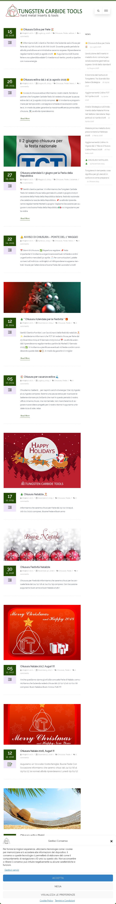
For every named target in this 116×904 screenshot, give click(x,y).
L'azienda (73, 179)
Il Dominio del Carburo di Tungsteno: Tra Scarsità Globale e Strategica (97, 78)
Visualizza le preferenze (58, 894)
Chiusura (58, 33)
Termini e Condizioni (65, 900)
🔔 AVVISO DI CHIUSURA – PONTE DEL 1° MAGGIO (49, 237)
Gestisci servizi (12, 870)
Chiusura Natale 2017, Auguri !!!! (37, 666)
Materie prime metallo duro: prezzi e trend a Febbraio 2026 (97, 132)
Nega (58, 886)
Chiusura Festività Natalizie (35, 567)
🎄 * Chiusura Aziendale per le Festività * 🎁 (44, 319)
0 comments (28, 183)
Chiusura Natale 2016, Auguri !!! (37, 751)
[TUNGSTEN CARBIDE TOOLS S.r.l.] (44, 16)
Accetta (58, 878)
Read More (25, 118)
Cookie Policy (46, 900)
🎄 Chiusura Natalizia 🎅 (33, 494)
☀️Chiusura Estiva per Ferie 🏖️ (37, 29)
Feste (65, 33)
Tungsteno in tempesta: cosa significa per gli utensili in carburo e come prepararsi (98, 174)
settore (71, 33)
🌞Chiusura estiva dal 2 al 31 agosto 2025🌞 (44, 79)
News (71, 83)
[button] (111, 840)
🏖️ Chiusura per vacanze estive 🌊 (39, 376)
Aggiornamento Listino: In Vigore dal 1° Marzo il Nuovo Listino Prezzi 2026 (97, 146)
